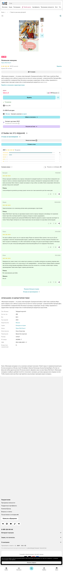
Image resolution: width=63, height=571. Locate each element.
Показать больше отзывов (31, 289)
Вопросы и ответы (6, 511)
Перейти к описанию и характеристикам (13, 85)
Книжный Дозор (6, 508)
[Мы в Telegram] (18, 523)
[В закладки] (58, 97)
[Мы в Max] (7, 523)
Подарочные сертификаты (9, 505)
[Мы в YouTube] (10, 523)
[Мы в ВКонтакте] (3, 523)
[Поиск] (31, 568)
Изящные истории (21, 325)
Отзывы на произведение (9, 137)
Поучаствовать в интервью (9, 514)
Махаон (18, 322)
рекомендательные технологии (36, 548)
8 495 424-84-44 (7, 529)
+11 (42, 35)
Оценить (59, 66)
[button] (31, 533)
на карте (24, 114)
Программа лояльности (8, 503)
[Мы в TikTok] (14, 523)
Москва (8, 114)
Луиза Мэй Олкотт (6, 62)
